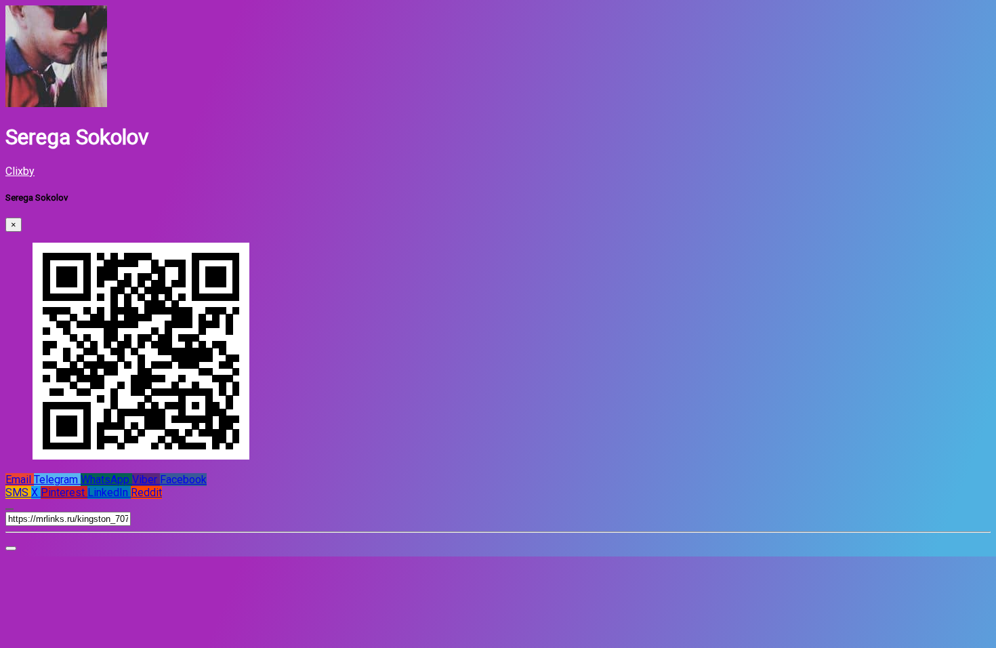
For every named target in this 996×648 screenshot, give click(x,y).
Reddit (146, 492)
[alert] (10, 548)
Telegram (57, 479)
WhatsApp (106, 479)
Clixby (20, 171)
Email (19, 479)
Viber (146, 479)
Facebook (183, 479)
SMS (18, 492)
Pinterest (64, 492)
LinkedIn (109, 492)
